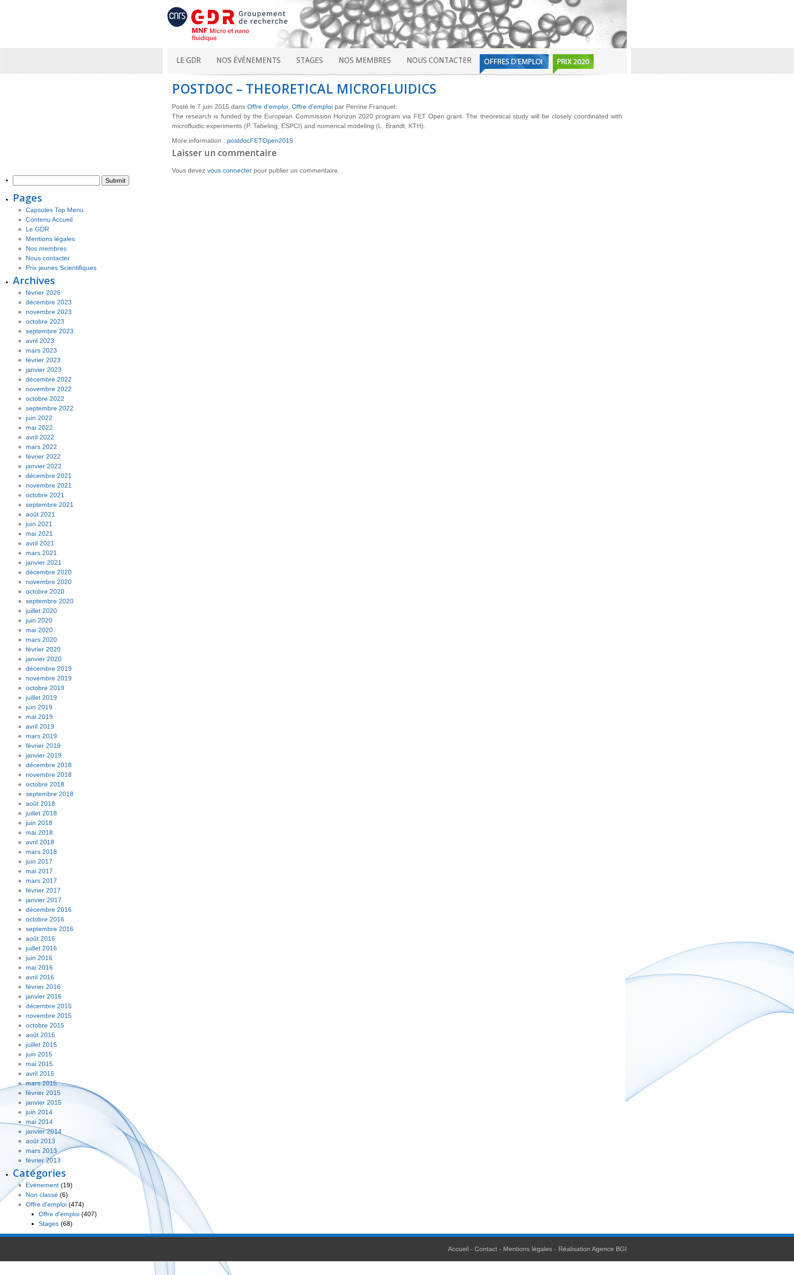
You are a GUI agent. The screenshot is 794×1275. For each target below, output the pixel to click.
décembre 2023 (49, 302)
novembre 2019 (49, 678)
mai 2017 (39, 871)
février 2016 (43, 986)
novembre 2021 (49, 485)
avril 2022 (40, 437)
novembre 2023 (49, 311)
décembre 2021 (49, 475)
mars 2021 (41, 552)
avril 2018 (40, 842)
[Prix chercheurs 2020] (573, 64)
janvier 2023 (44, 369)
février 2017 (43, 890)
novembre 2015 (49, 1015)
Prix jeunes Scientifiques (61, 267)
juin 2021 (39, 524)
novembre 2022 (49, 389)
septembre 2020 (50, 601)
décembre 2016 (49, 909)
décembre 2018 (49, 765)
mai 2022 (39, 427)
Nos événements (248, 60)
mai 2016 (39, 967)
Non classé (42, 1194)
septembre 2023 (50, 331)
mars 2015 (41, 1083)
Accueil (458, 1249)
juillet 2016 (41, 948)
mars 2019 (41, 736)
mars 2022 (41, 446)
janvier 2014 (44, 1131)
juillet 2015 (41, 1044)
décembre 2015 (49, 1006)
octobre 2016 (45, 919)
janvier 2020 (44, 659)
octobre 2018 (45, 784)
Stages (309, 60)
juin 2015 (39, 1054)
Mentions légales (50, 238)
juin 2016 (39, 957)
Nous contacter (439, 60)
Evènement (42, 1185)
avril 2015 (40, 1073)
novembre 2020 (49, 581)
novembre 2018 (49, 774)
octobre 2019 (45, 687)
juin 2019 (39, 707)
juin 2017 (39, 861)
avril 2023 (40, 340)
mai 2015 (39, 1063)
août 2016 (40, 938)
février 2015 (43, 1092)
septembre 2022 (50, 408)
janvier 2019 (44, 755)
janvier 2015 (44, 1102)
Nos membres (365, 60)
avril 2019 (40, 726)
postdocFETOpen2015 (260, 140)
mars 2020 (41, 639)
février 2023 (43, 360)
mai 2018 (39, 832)
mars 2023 (41, 350)
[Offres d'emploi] (514, 64)
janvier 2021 (44, 562)
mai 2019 (39, 716)
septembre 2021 (50, 504)
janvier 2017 (44, 900)
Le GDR (188, 60)
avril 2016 (40, 977)
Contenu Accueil (49, 219)
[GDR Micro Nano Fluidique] (228, 23)
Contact (486, 1249)
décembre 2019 (49, 668)
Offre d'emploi (267, 106)
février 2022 (43, 456)
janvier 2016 (44, 996)
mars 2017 (41, 880)
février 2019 (43, 745)
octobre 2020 (45, 591)
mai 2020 (39, 630)
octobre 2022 (45, 398)
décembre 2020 (49, 572)
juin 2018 (39, 822)
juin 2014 (39, 1112)
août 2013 (40, 1141)
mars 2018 (41, 851)
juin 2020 (39, 620)
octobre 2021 (45, 495)
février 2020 (43, 649)
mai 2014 (39, 1121)
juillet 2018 (41, 813)
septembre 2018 (50, 794)
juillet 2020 (41, 610)
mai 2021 (39, 533)
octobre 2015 (45, 1025)
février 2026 (43, 292)
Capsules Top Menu (55, 209)
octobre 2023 (45, 321)
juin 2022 (39, 417)
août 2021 (40, 514)
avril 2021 (40, 543)
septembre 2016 (50, 928)
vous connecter (229, 170)
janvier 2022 (44, 466)
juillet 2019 (41, 697)
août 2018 (40, 803)
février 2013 (43, 1160)
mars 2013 (41, 1150)
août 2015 (40, 1035)
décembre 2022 (49, 379)
